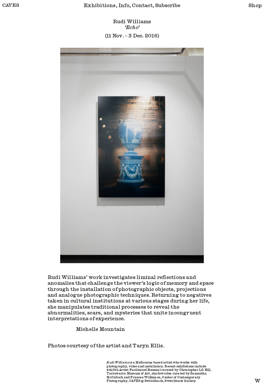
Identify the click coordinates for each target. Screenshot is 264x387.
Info (123, 5)
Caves (10, 5)
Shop (255, 5)
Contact (142, 5)
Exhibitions (100, 5)
